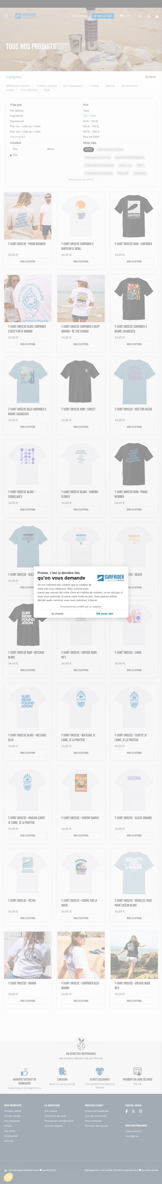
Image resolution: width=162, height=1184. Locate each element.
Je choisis (57, 613)
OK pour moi (104, 613)
